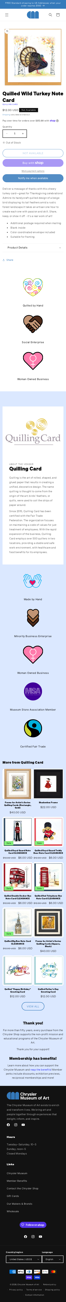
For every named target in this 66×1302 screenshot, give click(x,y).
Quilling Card (10, 104)
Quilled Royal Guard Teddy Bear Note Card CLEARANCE (48, 851)
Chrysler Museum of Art (28, 1284)
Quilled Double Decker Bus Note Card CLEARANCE (17, 897)
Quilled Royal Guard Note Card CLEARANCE (18, 851)
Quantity (7, 126)
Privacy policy (16, 1290)
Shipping (6, 115)
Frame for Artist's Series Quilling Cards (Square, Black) (48, 944)
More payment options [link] (33, 171)
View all (33, 1006)
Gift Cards (13, 1196)
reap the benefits (40, 1069)
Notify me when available (33, 178)
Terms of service (34, 1290)
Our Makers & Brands (19, 1203)
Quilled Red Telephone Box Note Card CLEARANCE (48, 897)
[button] (6, 15)
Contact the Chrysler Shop (23, 1188)
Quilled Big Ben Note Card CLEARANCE (17, 942)
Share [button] (9, 259)
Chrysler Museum (17, 1173)
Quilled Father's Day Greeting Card (48, 990)
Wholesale (13, 1211)
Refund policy (49, 1284)
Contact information (34, 1295)
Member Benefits (17, 1180)
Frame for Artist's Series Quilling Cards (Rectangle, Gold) (17, 805)
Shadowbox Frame (48, 802)
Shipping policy (52, 1290)
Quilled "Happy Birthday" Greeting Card (18, 990)
